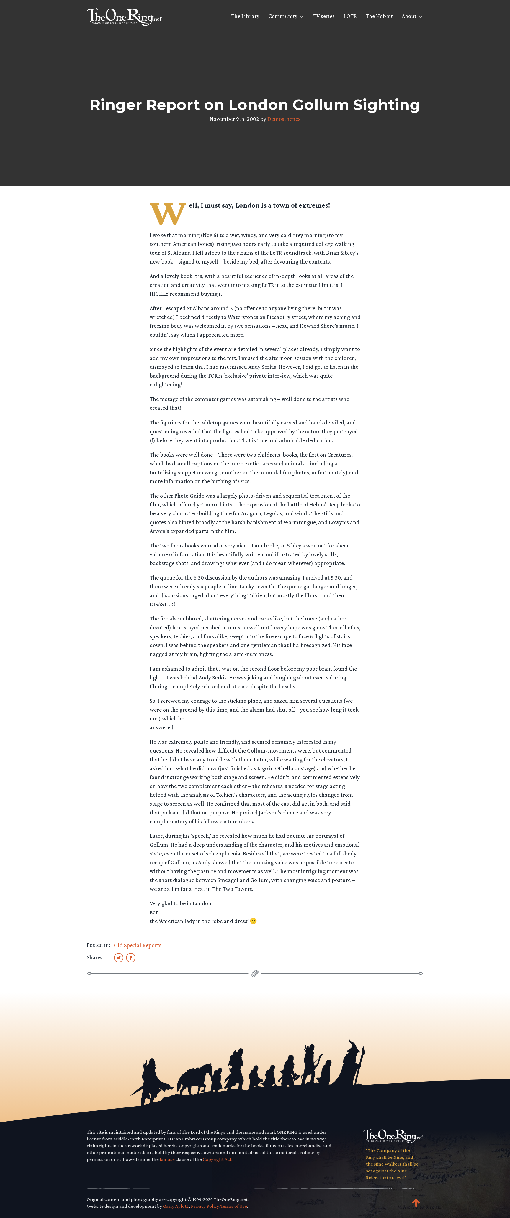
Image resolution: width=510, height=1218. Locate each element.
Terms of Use (233, 1206)
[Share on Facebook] (130, 957)
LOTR (350, 16)
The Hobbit (379, 16)
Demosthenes (283, 119)
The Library (245, 16)
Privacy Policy (205, 1206)
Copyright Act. (217, 1159)
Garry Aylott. (176, 1206)
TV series (324, 16)
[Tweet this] (118, 957)
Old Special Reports (137, 945)
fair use (167, 1159)
